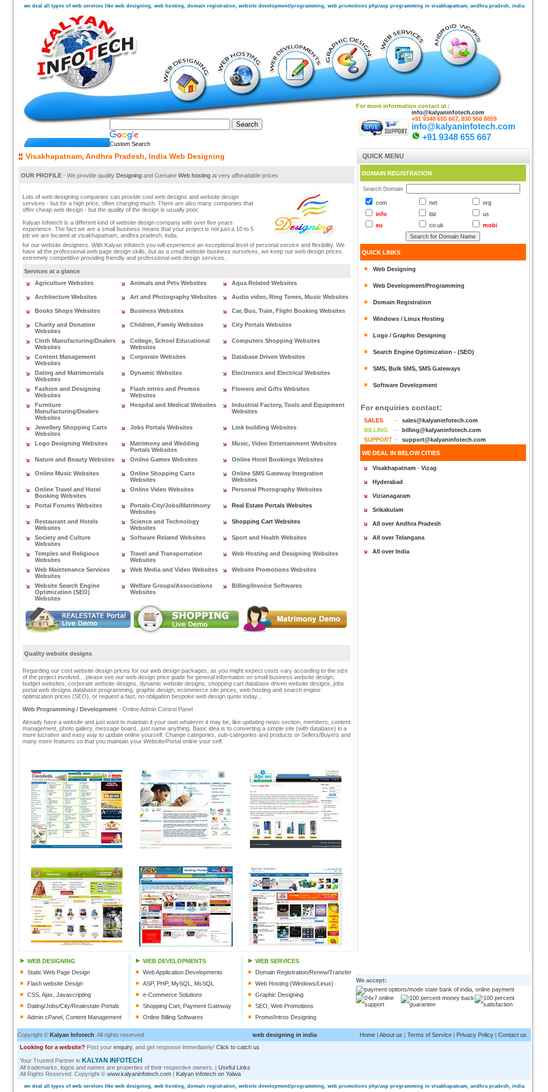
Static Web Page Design (58, 972)
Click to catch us (238, 1047)
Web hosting (194, 175)
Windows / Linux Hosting (408, 319)
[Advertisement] (402, 1060)
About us (390, 1035)
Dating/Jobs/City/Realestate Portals (73, 1006)
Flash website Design (55, 983)
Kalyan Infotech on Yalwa (208, 1074)
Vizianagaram (391, 496)
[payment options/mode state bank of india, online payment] (435, 989)
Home (367, 1035)
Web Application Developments (183, 972)
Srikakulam (388, 509)
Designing (129, 175)
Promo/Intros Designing (285, 1017)
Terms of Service (429, 1035)
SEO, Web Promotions (284, 1006)
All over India (390, 551)
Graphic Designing (279, 994)
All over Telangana (398, 537)
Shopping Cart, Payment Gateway (187, 1006)
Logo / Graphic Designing (409, 335)
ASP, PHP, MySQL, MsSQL (178, 983)
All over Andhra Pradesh (406, 523)
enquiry (122, 1047)
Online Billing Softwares (173, 1017)
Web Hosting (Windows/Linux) (294, 983)
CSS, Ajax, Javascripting (59, 994)
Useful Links (234, 1067)
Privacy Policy (474, 1035)
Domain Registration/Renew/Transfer (303, 972)
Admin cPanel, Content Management (74, 1017)
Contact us (512, 1035)
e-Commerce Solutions (172, 994)
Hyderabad (387, 482)
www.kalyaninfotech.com (139, 1074)
